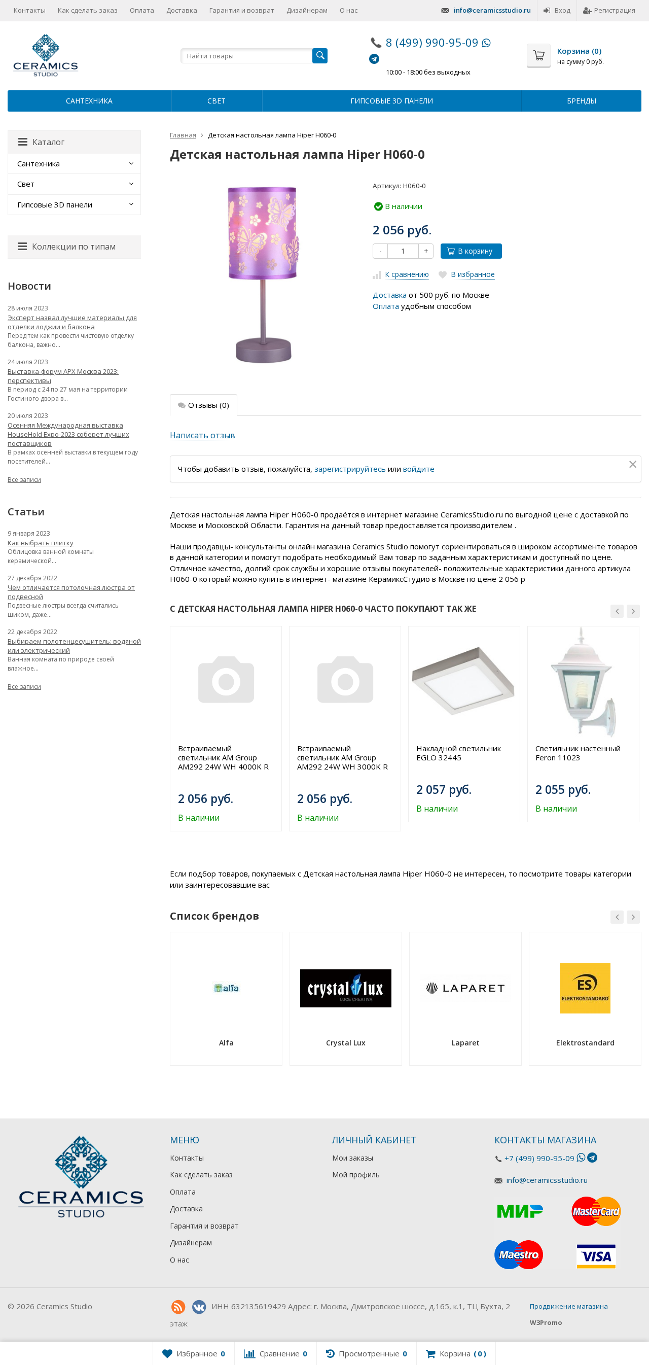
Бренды (581, 101)
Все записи (24, 479)
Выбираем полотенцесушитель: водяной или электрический (74, 646)
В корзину (475, 251)
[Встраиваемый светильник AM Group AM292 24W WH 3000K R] (345, 682)
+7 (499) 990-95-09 (539, 1158)
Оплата (142, 10)
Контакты (30, 10)
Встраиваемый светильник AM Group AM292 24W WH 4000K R (223, 757)
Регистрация (614, 10)
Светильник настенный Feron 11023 (578, 753)
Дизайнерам (307, 10)
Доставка (181, 10)
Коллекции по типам (74, 246)
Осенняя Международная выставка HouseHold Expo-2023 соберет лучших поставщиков (68, 434)
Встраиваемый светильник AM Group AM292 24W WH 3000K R (342, 757)
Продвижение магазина (569, 1306)
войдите (419, 469)
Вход (562, 10)
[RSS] (178, 1307)
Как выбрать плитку (41, 542)
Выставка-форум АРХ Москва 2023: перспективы (63, 376)
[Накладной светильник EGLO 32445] (464, 682)
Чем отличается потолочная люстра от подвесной (71, 592)
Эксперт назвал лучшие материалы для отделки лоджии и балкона (72, 322)
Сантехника (89, 101)
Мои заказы (352, 1158)
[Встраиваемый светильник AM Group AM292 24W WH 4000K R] (225, 682)
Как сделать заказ (88, 10)
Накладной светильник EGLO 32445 (458, 753)
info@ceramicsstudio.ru (492, 10)
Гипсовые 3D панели (391, 101)
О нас (348, 10)
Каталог (48, 142)
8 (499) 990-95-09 (432, 42)
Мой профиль (356, 1174)
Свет (216, 101)
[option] (225, 728)
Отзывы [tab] (208, 405)
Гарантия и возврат (241, 10)
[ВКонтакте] (199, 1307)
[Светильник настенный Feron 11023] (583, 682)
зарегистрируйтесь (350, 469)
